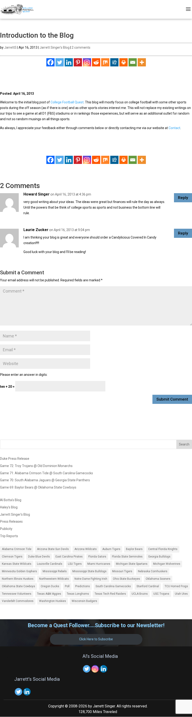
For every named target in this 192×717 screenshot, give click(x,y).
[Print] (123, 62)
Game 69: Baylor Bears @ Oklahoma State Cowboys (38, 487)
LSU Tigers (75, 563)
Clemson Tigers (12, 556)
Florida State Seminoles (127, 556)
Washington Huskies (52, 601)
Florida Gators (97, 556)
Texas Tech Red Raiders (110, 593)
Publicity (6, 529)
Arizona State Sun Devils (53, 549)
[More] (142, 62)
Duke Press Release (14, 458)
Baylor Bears (134, 549)
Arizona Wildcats (85, 549)
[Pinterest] (78, 62)
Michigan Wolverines (166, 563)
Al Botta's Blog (10, 500)
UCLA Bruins (140, 593)
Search (184, 444)
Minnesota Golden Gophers (19, 571)
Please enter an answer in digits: (24, 375)
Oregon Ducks (50, 586)
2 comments (81, 47)
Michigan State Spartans (132, 563)
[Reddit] (96, 62)
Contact (174, 128)
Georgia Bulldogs (159, 556)
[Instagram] (87, 62)
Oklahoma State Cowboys (18, 586)
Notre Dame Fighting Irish (90, 578)
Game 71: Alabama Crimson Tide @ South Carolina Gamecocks (46, 473)
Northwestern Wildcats (54, 578)
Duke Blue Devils (39, 556)
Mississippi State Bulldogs (89, 571)
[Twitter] (59, 62)
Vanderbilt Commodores (17, 601)
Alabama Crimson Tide (16, 549)
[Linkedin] (69, 62)
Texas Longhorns (78, 593)
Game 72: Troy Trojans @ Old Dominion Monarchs (36, 466)
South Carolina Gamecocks (113, 586)
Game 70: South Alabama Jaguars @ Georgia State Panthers (45, 480)
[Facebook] (50, 62)
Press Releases (11, 521)
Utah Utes (181, 593)
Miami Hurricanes (98, 563)
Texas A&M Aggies (49, 593)
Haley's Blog (9, 507)
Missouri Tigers (122, 571)
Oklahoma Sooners (158, 578)
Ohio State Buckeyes (126, 578)
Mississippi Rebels (55, 571)
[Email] (133, 62)
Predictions (82, 586)
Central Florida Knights (162, 549)
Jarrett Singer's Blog (55, 47)
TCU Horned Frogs (176, 586)
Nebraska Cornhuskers (152, 571)
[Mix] (105, 62)
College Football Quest (67, 102)
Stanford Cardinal (148, 586)
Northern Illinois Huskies (17, 578)
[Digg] (114, 62)
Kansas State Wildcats (16, 563)
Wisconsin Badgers (84, 601)
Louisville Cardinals (49, 563)
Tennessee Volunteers (16, 593)
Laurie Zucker (35, 230)
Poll (67, 586)
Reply (183, 197)
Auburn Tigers (111, 549)
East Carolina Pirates (69, 556)
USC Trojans (161, 593)
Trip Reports (9, 536)
